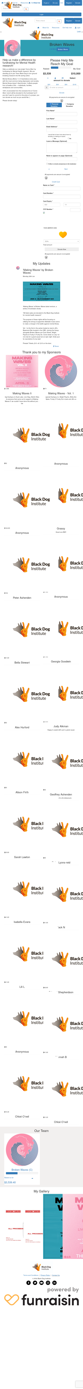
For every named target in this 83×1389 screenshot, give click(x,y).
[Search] (59, 21)
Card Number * (48, 193)
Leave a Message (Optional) (56, 141)
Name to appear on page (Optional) (59, 156)
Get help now (58, 3)
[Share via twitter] (52, 49)
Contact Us (56, 1275)
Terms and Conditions (31, 1275)
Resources (46, 3)
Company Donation (70, 105)
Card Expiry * (48, 201)
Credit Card (56, 182)
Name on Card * (48, 185)
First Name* (50, 110)
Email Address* (51, 127)
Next (66, 169)
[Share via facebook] (50, 49)
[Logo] (13, 5)
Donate (77, 3)
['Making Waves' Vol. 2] (70, 1226)
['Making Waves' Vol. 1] (51, 1226)
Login (41, 14)
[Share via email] (53, 49)
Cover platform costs (50, 228)
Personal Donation (54, 105)
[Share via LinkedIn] (55, 49)
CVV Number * (48, 209)
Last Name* (50, 118)
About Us (37, 3)
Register (69, 3)
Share (56, 346)
